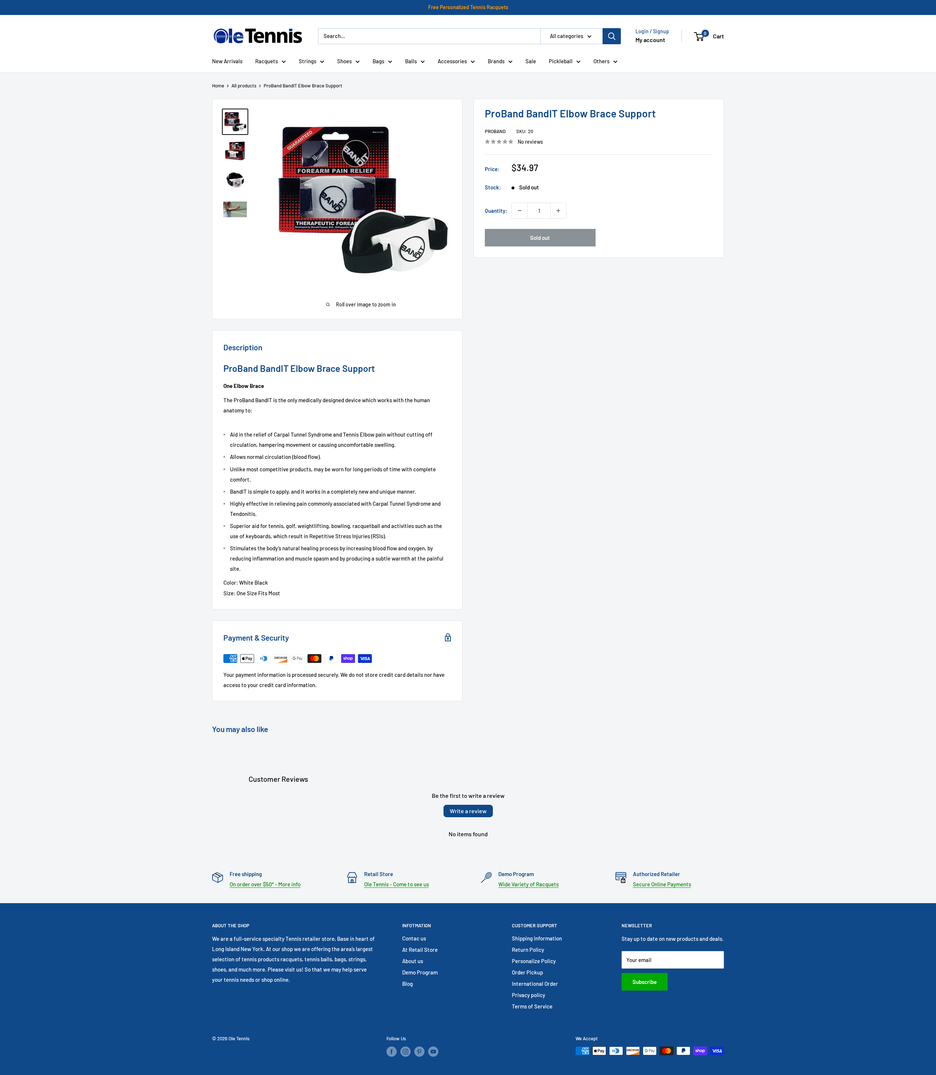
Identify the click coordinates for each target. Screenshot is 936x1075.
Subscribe (645, 981)
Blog (407, 983)
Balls (411, 61)
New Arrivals (227, 61)
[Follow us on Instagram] (405, 1051)
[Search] (612, 36)
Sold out (540, 237)
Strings (307, 61)
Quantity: (496, 210)
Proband (495, 131)
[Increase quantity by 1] (558, 210)
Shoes (344, 61)
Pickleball (561, 61)
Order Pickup (527, 972)
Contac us (414, 938)
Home (218, 85)
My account (650, 39)
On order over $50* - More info (265, 884)
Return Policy (528, 949)
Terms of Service (532, 1006)
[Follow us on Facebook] (391, 1051)
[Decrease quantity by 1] (519, 210)
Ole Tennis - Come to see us (396, 884)
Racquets (266, 61)
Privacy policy (528, 995)
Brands (496, 61)
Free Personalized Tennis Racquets (468, 7)
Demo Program (420, 972)
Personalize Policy (534, 961)
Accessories (452, 61)
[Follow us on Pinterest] (419, 1051)
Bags (378, 61)
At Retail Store (420, 949)
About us (412, 961)
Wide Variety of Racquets (528, 884)
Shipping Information (537, 938)
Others (601, 61)
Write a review (468, 810)
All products (243, 85)
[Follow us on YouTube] (433, 1051)
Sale (530, 61)
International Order (535, 983)
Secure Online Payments (662, 884)
